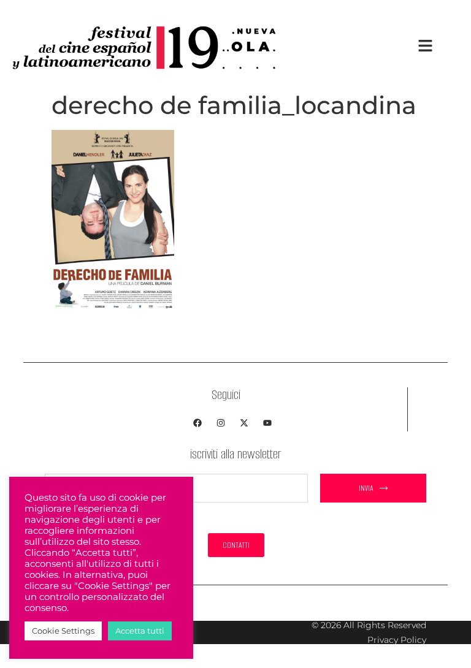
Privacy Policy (396, 639)
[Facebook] (197, 422)
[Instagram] (220, 422)
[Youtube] (267, 422)
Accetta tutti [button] (139, 631)
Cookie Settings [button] (63, 631)
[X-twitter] (244, 422)
